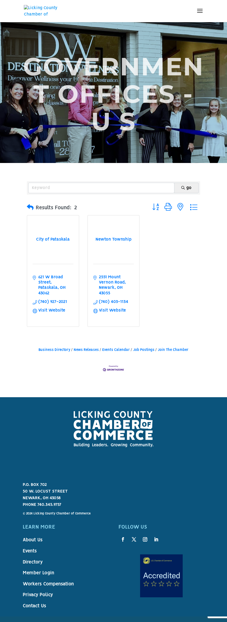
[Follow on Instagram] (145, 539)
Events (30, 551)
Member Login (38, 573)
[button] (30, 208)
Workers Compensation (48, 584)
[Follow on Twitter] (134, 539)
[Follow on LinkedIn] (156, 539)
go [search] (189, 188)
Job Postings (143, 350)
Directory (33, 562)
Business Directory (54, 350)
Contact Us (34, 606)
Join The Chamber (173, 350)
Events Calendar (116, 350)
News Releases (86, 350)
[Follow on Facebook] (122, 539)
